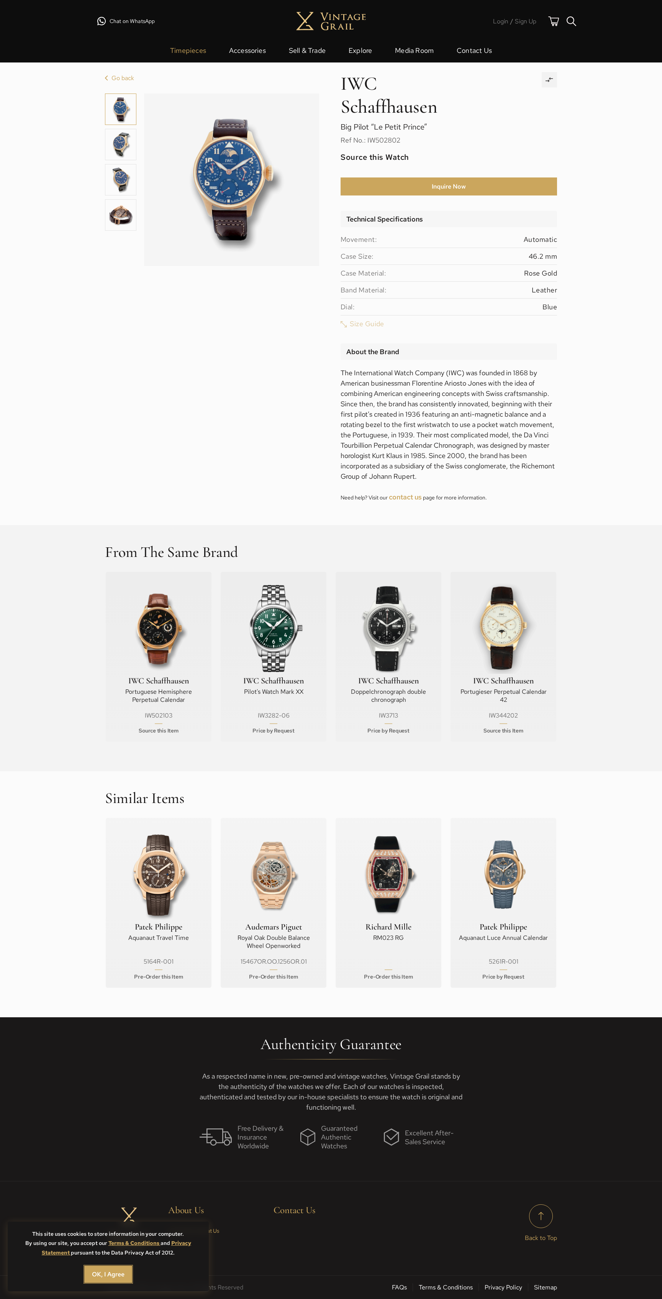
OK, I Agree (108, 1274)
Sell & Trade (307, 50)
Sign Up (525, 21)
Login (501, 21)
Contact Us (474, 50)
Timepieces (188, 50)
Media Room (414, 50)
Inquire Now (449, 186)
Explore (360, 50)
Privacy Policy (503, 1287)
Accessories (247, 50)
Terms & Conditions (134, 1243)
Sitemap (545, 1287)
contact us (405, 497)
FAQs (399, 1287)
